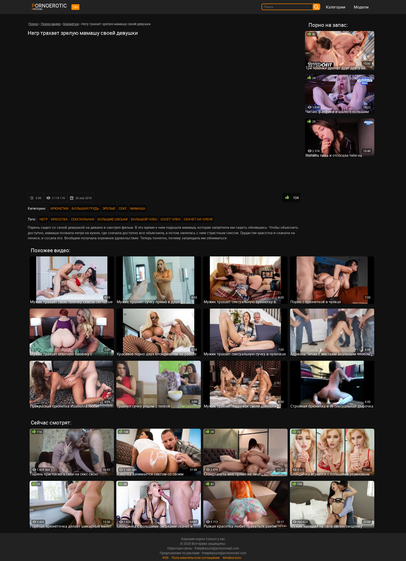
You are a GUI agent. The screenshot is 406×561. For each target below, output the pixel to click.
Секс (123, 208)
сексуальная (82, 219)
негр (43, 219)
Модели (361, 7)
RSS (165, 557)
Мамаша (137, 208)
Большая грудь (85, 208)
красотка (59, 219)
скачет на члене (198, 219)
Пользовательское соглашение (196, 557)
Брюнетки (59, 208)
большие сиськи (113, 219)
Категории (335, 7)
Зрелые (108, 208)
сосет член (170, 219)
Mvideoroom (232, 557)
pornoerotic (49, 5)
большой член (144, 219)
